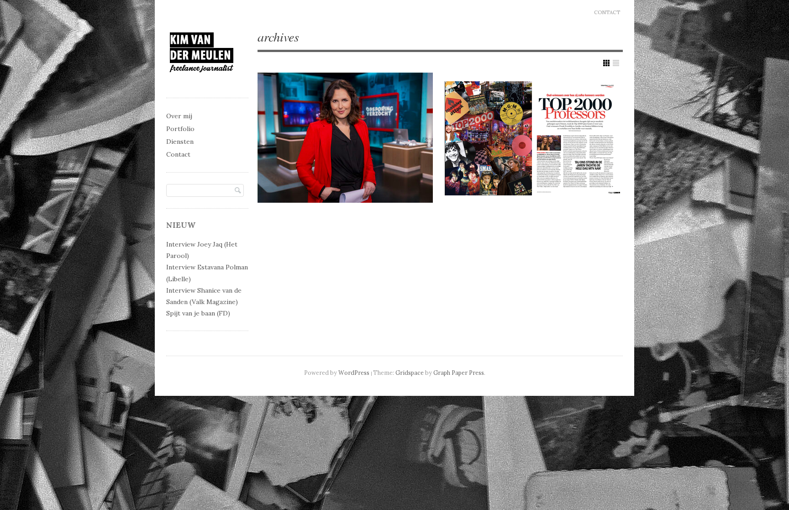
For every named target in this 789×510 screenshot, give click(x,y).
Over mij (179, 116)
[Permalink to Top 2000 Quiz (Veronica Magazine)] (532, 138)
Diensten (180, 141)
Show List (616, 63)
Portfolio (180, 129)
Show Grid (606, 63)
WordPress (353, 372)
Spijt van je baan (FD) (198, 313)
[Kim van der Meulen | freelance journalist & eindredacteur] (201, 80)
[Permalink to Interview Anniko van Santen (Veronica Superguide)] (345, 138)
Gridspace (409, 372)
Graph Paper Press (458, 372)
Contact (607, 12)
